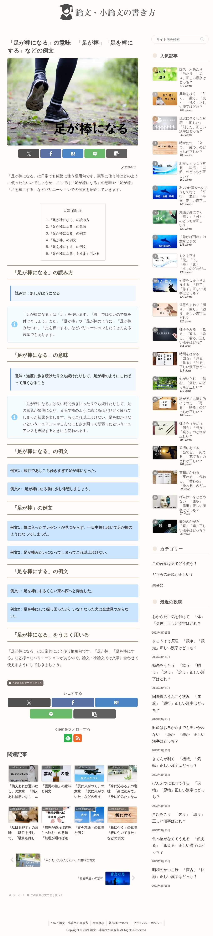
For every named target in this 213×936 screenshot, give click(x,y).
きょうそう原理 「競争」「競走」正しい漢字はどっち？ (178, 644)
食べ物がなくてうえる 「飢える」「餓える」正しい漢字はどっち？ (178, 845)
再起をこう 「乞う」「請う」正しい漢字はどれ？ (178, 817)
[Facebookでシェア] (50, 153)
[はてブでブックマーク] (72, 153)
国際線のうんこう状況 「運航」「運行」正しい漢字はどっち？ (178, 703)
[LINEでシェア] (94, 153)
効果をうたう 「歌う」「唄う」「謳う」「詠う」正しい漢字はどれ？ (178, 672)
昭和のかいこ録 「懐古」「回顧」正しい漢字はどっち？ (178, 873)
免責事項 (98, 923)
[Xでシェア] (28, 153)
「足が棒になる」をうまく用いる (74, 253)
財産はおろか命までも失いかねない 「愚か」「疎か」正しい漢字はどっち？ (178, 734)
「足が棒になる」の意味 (68, 226)
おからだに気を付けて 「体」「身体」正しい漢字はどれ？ (178, 620)
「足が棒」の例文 (63, 240)
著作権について (119, 923)
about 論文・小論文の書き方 (69, 923)
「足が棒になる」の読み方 (69, 220)
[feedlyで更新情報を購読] (68, 738)
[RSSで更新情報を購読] (77, 738)
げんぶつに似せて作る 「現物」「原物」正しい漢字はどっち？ (178, 790)
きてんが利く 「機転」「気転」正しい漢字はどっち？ (176, 762)
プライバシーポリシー (147, 923)
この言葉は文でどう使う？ (27, 683)
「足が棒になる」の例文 (68, 233)
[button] (116, 153)
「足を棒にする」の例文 (68, 247)
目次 (67, 210)
